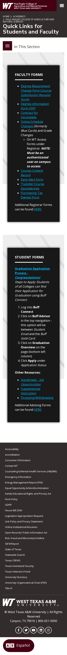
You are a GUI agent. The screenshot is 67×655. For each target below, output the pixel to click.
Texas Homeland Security (19, 566)
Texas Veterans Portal (17, 571)
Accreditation (12, 454)
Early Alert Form (32, 180)
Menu (7, 45)
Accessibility (12, 449)
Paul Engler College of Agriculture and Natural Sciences (28, 20)
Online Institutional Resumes (21, 527)
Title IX (8, 588)
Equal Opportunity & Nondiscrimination (27, 488)
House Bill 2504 (13, 510)
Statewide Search (15, 554)
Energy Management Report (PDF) (24, 482)
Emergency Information (18, 477)
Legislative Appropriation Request (24, 516)
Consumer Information (18, 460)
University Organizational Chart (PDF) (26, 582)
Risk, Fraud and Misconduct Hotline (24, 538)
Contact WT (11, 465)
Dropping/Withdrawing (37, 398)
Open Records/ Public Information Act (26, 532)
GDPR (8, 504)
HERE (37, 209)
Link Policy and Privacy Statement (24, 521)
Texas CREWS (12, 560)
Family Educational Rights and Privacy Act (28, 493)
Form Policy (11, 499)
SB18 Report (12, 543)
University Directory (16, 577)
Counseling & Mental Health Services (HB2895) (31, 471)
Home (6, 16)
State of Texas (13, 549)
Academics (18, 16)
